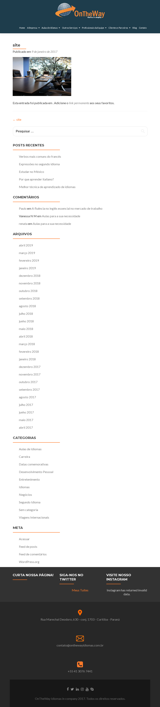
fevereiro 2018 (29, 351)
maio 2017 (26, 420)
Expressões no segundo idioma (39, 164)
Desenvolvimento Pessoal (36, 472)
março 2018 (27, 344)
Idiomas (24, 487)
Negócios (25, 494)
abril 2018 (26, 336)
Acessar (24, 539)
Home (22, 27)
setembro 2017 (29, 389)
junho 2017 (26, 412)
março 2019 (27, 253)
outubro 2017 (28, 382)
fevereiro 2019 (29, 260)
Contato (143, 27)
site (17, 119)
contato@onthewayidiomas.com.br (80, 645)
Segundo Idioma (29, 502)
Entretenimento (29, 479)
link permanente (79, 103)
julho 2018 (26, 313)
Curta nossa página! (33, 575)
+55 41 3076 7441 (80, 671)
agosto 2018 (27, 306)
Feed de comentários (33, 554)
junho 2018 (26, 321)
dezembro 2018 (29, 275)
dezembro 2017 (29, 366)
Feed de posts (28, 546)
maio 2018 (26, 329)
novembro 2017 (29, 374)
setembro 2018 (29, 298)
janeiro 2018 (27, 359)
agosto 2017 (27, 397)
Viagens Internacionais (34, 517)
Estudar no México (31, 171)
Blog (134, 27)
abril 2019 (26, 245)
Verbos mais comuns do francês (40, 156)
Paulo (23, 208)
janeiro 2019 (27, 268)
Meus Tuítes (80, 590)
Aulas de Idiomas (30, 449)
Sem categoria (28, 510)
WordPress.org (29, 562)
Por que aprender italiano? (36, 179)
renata (23, 223)
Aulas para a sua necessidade (61, 216)
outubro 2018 (28, 291)
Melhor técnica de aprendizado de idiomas (47, 187)
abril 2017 (26, 427)
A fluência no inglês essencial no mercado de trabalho (67, 208)
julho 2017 (26, 404)
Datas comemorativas (33, 464)
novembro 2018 (29, 283)
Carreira (24, 456)
